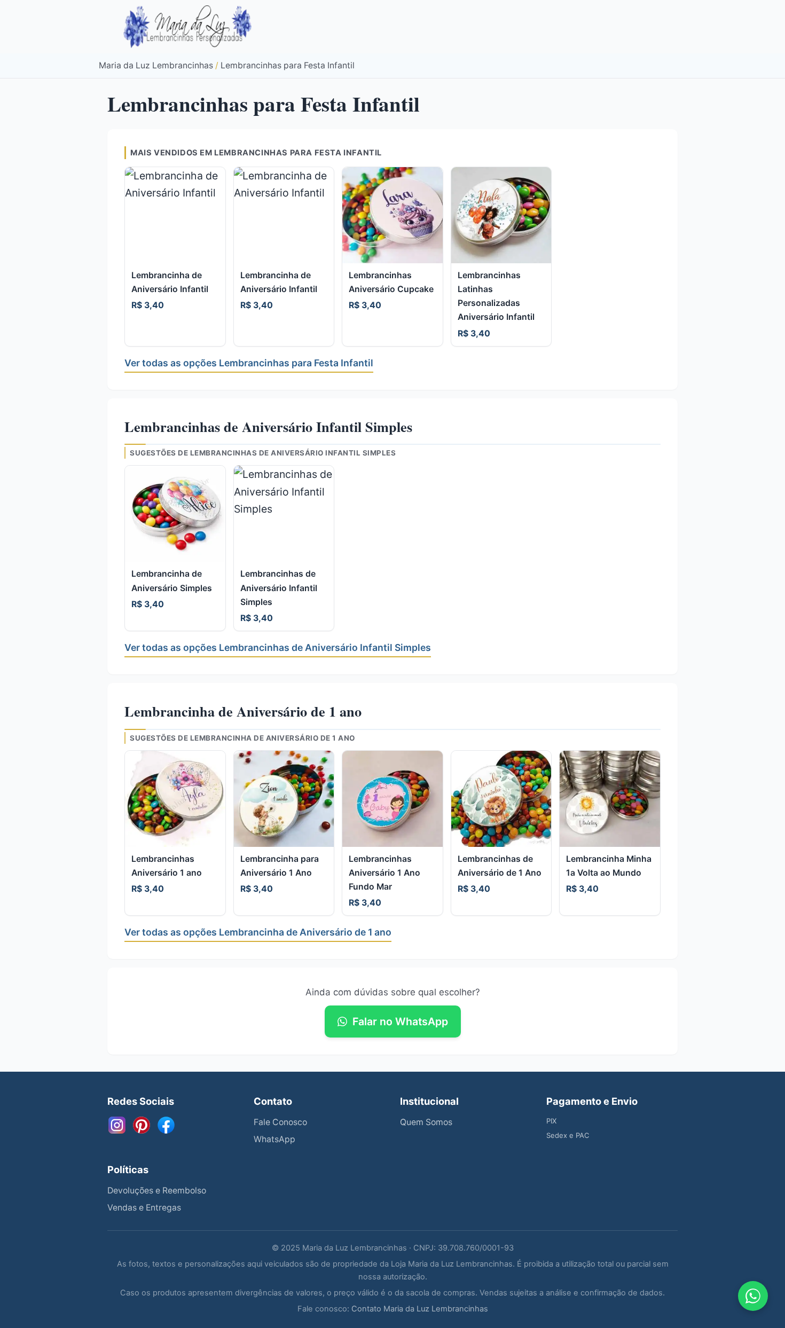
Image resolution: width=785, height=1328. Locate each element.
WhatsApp (274, 1139)
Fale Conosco (280, 1122)
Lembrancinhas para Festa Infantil (288, 65)
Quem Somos (426, 1122)
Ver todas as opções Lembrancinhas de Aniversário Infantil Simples (277, 647)
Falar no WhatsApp (400, 1021)
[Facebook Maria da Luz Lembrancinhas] (166, 1125)
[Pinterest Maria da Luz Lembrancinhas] (141, 1125)
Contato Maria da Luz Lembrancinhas (419, 1309)
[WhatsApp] (753, 1296)
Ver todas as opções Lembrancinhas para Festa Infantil (248, 362)
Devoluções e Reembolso (156, 1190)
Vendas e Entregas (144, 1208)
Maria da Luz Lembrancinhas (156, 65)
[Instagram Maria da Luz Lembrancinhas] (117, 1125)
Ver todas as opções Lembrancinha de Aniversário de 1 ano (257, 932)
